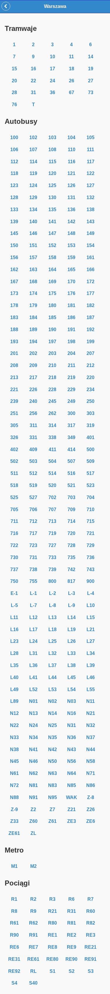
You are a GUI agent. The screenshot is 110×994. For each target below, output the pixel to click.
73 (90, 92)
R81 (71, 922)
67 (71, 92)
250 (90, 401)
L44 (52, 677)
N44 (90, 749)
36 (52, 92)
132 (90, 197)
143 (90, 221)
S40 (33, 982)
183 (14, 317)
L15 (91, 617)
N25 (52, 725)
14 (90, 56)
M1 (14, 866)
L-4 (90, 593)
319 (90, 425)
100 (14, 137)
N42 (52, 749)
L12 (33, 617)
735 (71, 557)
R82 (90, 922)
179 (33, 305)
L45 (71, 677)
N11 (90, 701)
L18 (52, 629)
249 (71, 401)
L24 (33, 641)
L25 (52, 641)
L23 (14, 641)
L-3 (71, 593)
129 (33, 197)
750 (14, 581)
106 (14, 149)
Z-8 (90, 797)
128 (14, 197)
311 (33, 425)
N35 (52, 737)
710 (90, 509)
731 (33, 557)
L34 (91, 653)
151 (33, 245)
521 (71, 485)
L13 (52, 617)
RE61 (33, 959)
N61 (14, 773)
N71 (90, 773)
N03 (71, 701)
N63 (52, 773)
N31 (71, 725)
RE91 (90, 959)
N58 (90, 761)
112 (14, 161)
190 (52, 329)
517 (90, 473)
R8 (14, 911)
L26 (71, 641)
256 (33, 413)
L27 (91, 641)
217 (33, 377)
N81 (33, 785)
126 (71, 185)
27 (90, 80)
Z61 (52, 821)
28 (14, 92)
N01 (33, 701)
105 (90, 137)
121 (71, 173)
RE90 (71, 959)
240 (33, 401)
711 (14, 521)
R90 (14, 935)
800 (52, 581)
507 (71, 461)
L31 (33, 653)
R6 (71, 899)
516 (71, 473)
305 (14, 425)
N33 (14, 737)
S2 (72, 971)
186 (71, 317)
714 (71, 521)
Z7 (52, 809)
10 (52, 56)
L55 (91, 689)
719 (52, 533)
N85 (71, 785)
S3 (91, 971)
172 (90, 281)
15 (14, 68)
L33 (71, 653)
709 (71, 509)
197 (52, 341)
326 (14, 437)
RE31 (14, 959)
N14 (52, 713)
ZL (33, 833)
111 (90, 149)
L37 (52, 665)
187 (90, 317)
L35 (14, 665)
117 (90, 161)
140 (33, 221)
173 (14, 293)
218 (52, 377)
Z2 (33, 809)
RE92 (14, 971)
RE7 (33, 947)
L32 (52, 653)
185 (52, 317)
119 (33, 173)
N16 (71, 713)
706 (33, 509)
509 (90, 461)
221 (14, 389)
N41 (33, 749)
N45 (14, 761)
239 (14, 401)
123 (14, 185)
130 (52, 197)
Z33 (14, 821)
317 (71, 425)
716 (14, 533)
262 (52, 413)
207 (90, 353)
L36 (33, 665)
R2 (33, 899)
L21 (91, 629)
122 (90, 173)
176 (71, 293)
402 (14, 449)
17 (52, 68)
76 (14, 104)
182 (90, 305)
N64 (71, 773)
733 (52, 557)
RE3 (90, 935)
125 (52, 185)
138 (90, 209)
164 (52, 269)
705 (14, 509)
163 (33, 269)
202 (33, 353)
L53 (52, 689)
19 (90, 68)
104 (71, 137)
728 (71, 545)
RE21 (90, 947)
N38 (14, 749)
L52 (33, 689)
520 (52, 485)
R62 (33, 922)
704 (90, 497)
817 (71, 581)
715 (90, 521)
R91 (33, 935)
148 (71, 233)
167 (14, 281)
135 (52, 209)
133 (14, 209)
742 (71, 569)
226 (33, 389)
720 (71, 533)
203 (52, 353)
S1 (52, 971)
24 (52, 80)
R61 (14, 922)
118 (14, 173)
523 (90, 485)
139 (14, 221)
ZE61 (14, 833)
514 (52, 473)
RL (33, 971)
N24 (33, 725)
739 (52, 569)
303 (90, 413)
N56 (71, 761)
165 (71, 269)
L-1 (33, 593)
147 (52, 233)
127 (90, 185)
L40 (14, 677)
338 (52, 437)
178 (14, 305)
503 (33, 461)
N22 (14, 725)
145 (14, 233)
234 (90, 389)
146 (33, 233)
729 (90, 545)
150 (14, 245)
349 (71, 437)
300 (71, 413)
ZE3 (71, 821)
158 (52, 257)
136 (71, 209)
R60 (90, 911)
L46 (91, 677)
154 (90, 245)
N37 (90, 737)
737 (14, 569)
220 (90, 377)
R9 (33, 911)
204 (71, 353)
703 (71, 497)
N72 (14, 785)
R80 (52, 922)
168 (33, 281)
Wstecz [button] (5, 6)
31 (33, 92)
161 (90, 257)
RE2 (71, 935)
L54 (71, 689)
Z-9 (14, 809)
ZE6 (90, 821)
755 (33, 581)
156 (14, 257)
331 (33, 437)
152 (52, 245)
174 (33, 293)
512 (33, 473)
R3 (52, 899)
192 (90, 329)
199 (90, 341)
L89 (14, 701)
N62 (33, 773)
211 (71, 365)
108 (52, 149)
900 (90, 581)
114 (33, 161)
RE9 (71, 947)
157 (33, 257)
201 (14, 353)
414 (71, 449)
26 (71, 80)
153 (71, 245)
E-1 (14, 593)
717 (33, 533)
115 (52, 161)
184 (33, 317)
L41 (33, 677)
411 (52, 449)
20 (14, 80)
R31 (71, 911)
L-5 (14, 605)
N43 (71, 749)
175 (52, 293)
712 (33, 521)
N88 (14, 797)
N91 (33, 797)
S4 (14, 982)
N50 (52, 761)
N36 (71, 737)
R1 (14, 899)
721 (90, 533)
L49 (14, 689)
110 (71, 149)
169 (52, 281)
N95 (52, 797)
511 (14, 473)
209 (33, 365)
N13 (33, 713)
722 (14, 545)
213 (14, 377)
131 (71, 197)
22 (33, 80)
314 (52, 425)
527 (33, 497)
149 (90, 233)
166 (90, 269)
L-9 (71, 605)
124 (33, 185)
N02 (52, 701)
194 (33, 341)
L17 (33, 629)
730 (14, 557)
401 (90, 437)
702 (52, 497)
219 (71, 377)
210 (52, 365)
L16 (14, 629)
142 (71, 221)
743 (90, 569)
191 (71, 329)
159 (71, 257)
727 (52, 545)
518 (14, 485)
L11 (14, 617)
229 (71, 389)
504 (52, 461)
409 (33, 449)
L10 (91, 605)
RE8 (52, 947)
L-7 (33, 605)
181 (71, 305)
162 (14, 269)
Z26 (91, 809)
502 (14, 461)
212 (90, 365)
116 (71, 161)
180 (52, 305)
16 (33, 68)
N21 (90, 713)
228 (52, 389)
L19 (71, 629)
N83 (52, 785)
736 (90, 557)
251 (14, 413)
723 (33, 545)
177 (90, 293)
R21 (52, 911)
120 (52, 173)
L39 (91, 665)
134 (33, 209)
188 (14, 329)
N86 (90, 785)
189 (33, 329)
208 (14, 365)
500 (90, 449)
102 (33, 137)
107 (33, 149)
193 (14, 341)
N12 (14, 713)
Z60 (33, 821)
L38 (71, 665)
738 (33, 569)
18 (71, 68)
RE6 (14, 947)
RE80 (52, 959)
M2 (33, 866)
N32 (90, 725)
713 (52, 521)
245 (52, 401)
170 (71, 281)
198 (71, 341)
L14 (71, 617)
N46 (33, 761)
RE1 (52, 935)
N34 (33, 737)
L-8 (52, 605)
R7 (90, 899)
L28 (14, 653)
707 (52, 509)
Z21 (71, 809)
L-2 (52, 593)
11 (71, 56)
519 (33, 485)
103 (52, 137)
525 (14, 497)
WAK (71, 797)
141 (52, 221)
